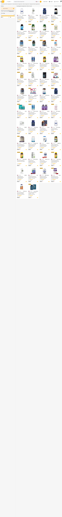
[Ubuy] (2, 1)
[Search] (40, 1)
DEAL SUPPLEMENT (35, 159)
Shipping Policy (11, 11)
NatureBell (59, 15)
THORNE (37, 15)
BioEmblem (25, 31)
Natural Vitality (35, 63)
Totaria (48, 127)
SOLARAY (25, 79)
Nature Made (25, 63)
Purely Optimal (36, 191)
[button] (46, 1)
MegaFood (59, 143)
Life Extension (47, 15)
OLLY (37, 175)
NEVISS (60, 63)
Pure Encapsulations (24, 15)
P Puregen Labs (35, 143)
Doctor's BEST (59, 47)
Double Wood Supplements (58, 31)
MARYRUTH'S (36, 95)
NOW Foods (25, 191)
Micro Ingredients (58, 111)
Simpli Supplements (47, 175)
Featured (59, 6)
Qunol (26, 111)
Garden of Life (47, 159)
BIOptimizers (36, 79)
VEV (60, 79)
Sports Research (47, 79)
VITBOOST (36, 47)
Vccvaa (48, 47)
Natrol (60, 175)
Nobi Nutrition (25, 47)
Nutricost (48, 143)
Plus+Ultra (25, 143)
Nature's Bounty (35, 31)
